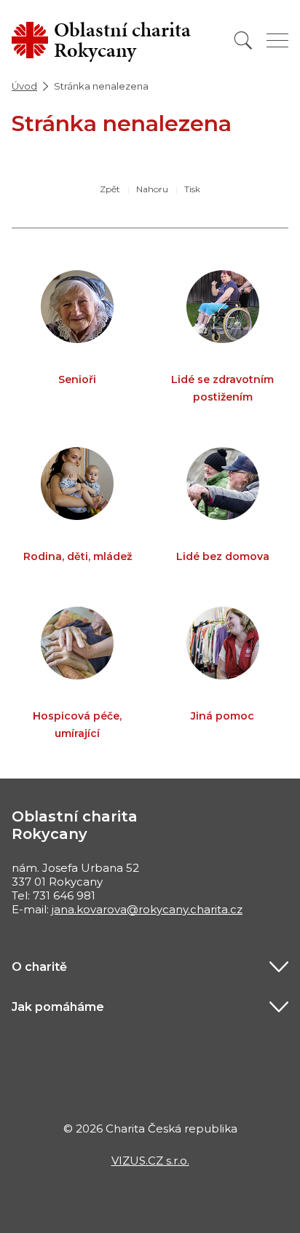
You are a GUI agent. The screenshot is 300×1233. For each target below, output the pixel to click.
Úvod (24, 86)
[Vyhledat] (243, 40)
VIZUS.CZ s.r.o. (150, 1160)
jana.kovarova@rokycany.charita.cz (147, 909)
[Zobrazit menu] (277, 40)
